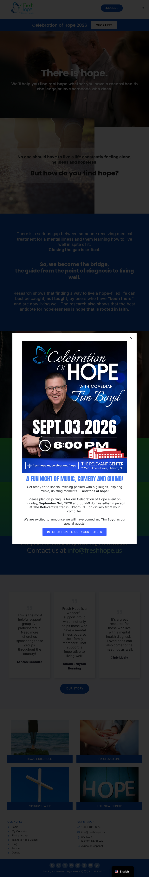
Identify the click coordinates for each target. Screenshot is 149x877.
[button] (131, 338)
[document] (74, 438)
